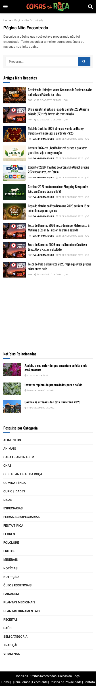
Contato (89, 682)
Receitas (10, 619)
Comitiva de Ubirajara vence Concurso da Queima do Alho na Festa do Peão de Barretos (60, 92)
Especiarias (13, 508)
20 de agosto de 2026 (48, 274)
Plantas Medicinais (19, 602)
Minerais (10, 559)
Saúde (8, 628)
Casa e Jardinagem (18, 457)
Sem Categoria (15, 636)
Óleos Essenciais (17, 585)
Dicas (7, 500)
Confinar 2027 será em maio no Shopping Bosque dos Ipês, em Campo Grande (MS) (58, 189)
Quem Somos (21, 682)
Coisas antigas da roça (22, 474)
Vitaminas (11, 654)
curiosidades (14, 491)
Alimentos (12, 440)
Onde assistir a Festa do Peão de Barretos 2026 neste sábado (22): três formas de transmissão (58, 111)
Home (7, 20)
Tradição (11, 645)
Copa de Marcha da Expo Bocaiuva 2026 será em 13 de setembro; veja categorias (59, 208)
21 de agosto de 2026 (70, 139)
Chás (7, 465)
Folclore (11, 542)
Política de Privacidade (65, 682)
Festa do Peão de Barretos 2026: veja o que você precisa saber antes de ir (59, 266)
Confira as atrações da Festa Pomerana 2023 (52, 402)
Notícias (10, 568)
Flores (9, 534)
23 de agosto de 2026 (48, 100)
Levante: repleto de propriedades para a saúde (53, 384)
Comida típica (14, 483)
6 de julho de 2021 (37, 375)
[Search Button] (84, 61)
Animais (9, 448)
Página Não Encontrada (29, 20)
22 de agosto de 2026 (48, 119)
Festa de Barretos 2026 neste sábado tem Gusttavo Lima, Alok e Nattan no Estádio (57, 247)
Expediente (40, 682)
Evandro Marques (43, 139)
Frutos (9, 551)
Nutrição (11, 577)
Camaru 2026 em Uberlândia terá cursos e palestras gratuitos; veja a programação (57, 150)
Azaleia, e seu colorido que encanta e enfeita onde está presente (56, 367)
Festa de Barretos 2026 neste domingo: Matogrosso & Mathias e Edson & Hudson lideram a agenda (59, 227)
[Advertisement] (48, 313)
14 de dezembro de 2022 (40, 407)
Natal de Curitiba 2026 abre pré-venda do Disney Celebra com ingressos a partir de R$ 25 (56, 130)
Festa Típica (13, 525)
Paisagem (11, 594)
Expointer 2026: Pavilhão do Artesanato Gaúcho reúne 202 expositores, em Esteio (58, 169)
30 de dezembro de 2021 (40, 390)
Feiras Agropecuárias (21, 517)
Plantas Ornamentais (21, 611)
